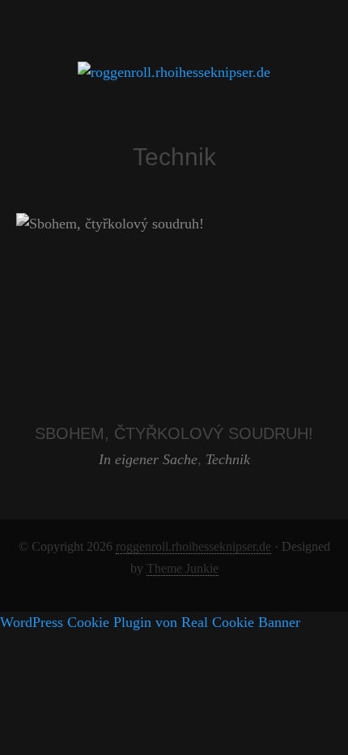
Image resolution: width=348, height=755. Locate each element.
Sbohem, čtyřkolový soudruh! (174, 433)
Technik (228, 459)
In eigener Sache (148, 459)
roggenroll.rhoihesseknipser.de (193, 546)
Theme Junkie (182, 568)
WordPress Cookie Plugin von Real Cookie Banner (150, 622)
